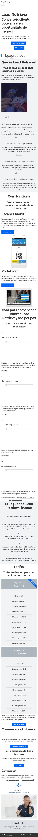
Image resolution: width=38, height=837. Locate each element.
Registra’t (4, 370)
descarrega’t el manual (27, 498)
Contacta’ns (5, 455)
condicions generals (28, 780)
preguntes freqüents (15, 500)
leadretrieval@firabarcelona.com (19, 792)
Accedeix (4, 414)
